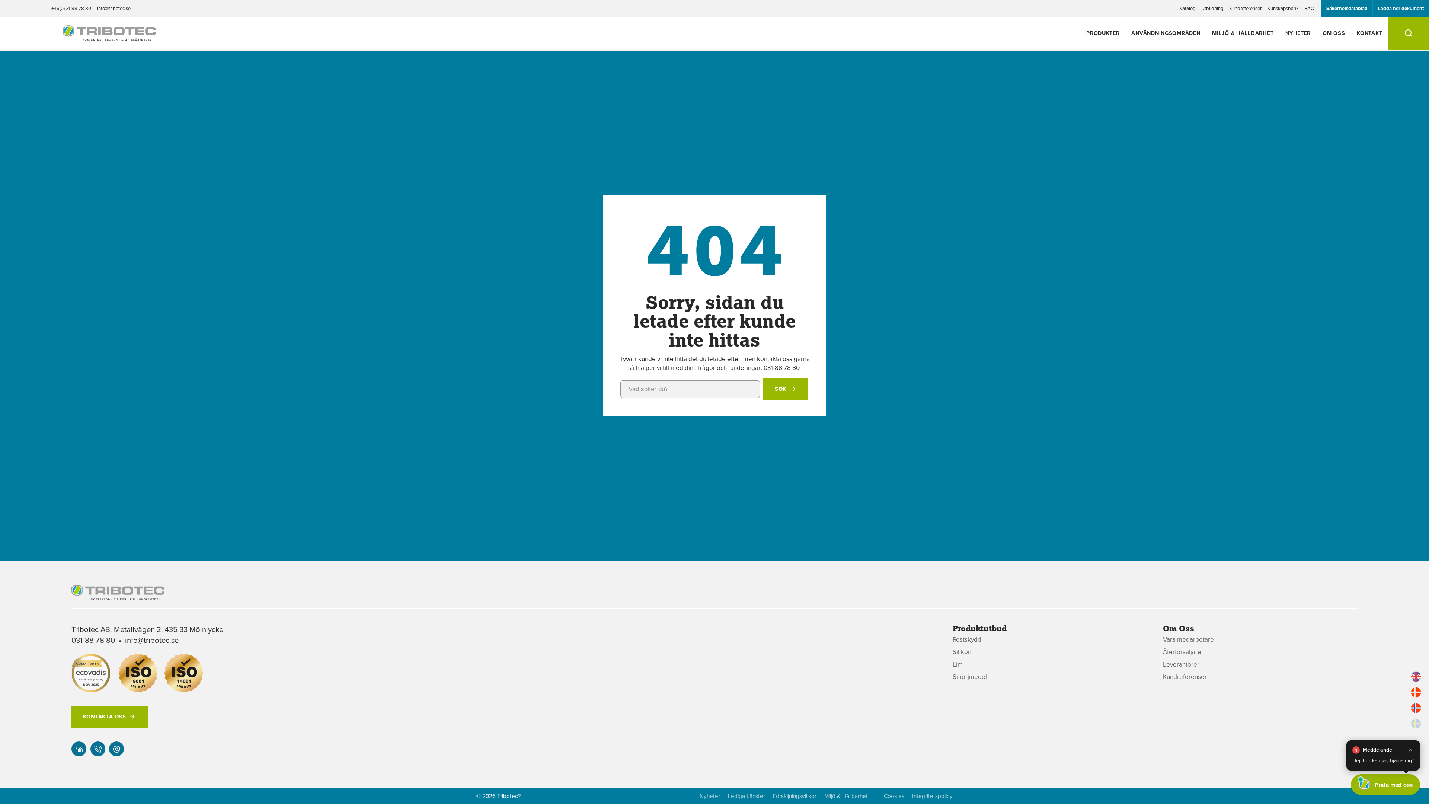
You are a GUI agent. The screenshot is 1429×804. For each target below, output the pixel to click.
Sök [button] (780, 389)
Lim (958, 664)
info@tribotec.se (114, 8)
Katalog (1187, 8)
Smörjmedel (970, 677)
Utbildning (1212, 8)
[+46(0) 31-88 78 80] (97, 748)
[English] (1416, 677)
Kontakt (1369, 33)
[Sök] (1408, 33)
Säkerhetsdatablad (1347, 8)
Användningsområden (1165, 33)
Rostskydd (967, 639)
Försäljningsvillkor (794, 796)
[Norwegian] (1416, 708)
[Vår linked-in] (78, 748)
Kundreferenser (1245, 8)
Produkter (1102, 33)
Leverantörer (1181, 664)
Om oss (1334, 33)
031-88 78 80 (781, 367)
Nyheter (1298, 33)
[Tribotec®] (109, 37)
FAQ (1309, 8)
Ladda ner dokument (1401, 8)
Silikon (962, 652)
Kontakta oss (104, 716)
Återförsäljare (1182, 652)
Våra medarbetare (1188, 639)
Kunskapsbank (1283, 8)
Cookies (894, 796)
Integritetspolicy (932, 796)
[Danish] (1416, 692)
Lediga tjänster (746, 796)
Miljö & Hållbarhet (1242, 33)
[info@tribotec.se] (116, 748)
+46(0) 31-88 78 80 (71, 8)
